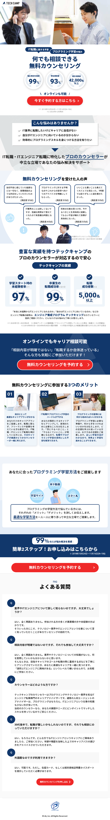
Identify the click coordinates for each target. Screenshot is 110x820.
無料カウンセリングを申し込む (54, 782)
